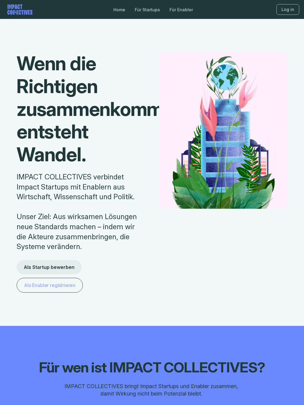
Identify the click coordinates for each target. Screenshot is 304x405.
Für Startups (147, 9)
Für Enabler (181, 9)
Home (119, 9)
